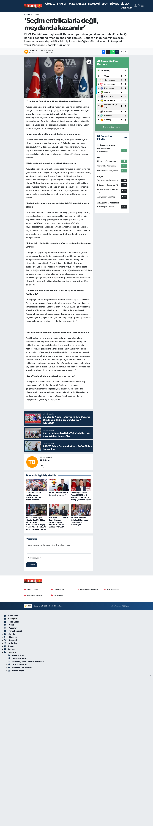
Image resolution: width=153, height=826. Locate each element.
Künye (11, 646)
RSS (29, 606)
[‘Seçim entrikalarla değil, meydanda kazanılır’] (58, 77)
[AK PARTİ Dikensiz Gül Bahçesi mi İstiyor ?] (59, 485)
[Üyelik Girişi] (135, 5)
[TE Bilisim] (32, 462)
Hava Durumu (32, 589)
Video (11, 625)
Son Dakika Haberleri (35, 595)
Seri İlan (12, 634)
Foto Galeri (13, 622)
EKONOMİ (94, 4)
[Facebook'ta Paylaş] (103, 52)
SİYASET (61, 4)
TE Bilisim (45, 460)
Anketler (12, 643)
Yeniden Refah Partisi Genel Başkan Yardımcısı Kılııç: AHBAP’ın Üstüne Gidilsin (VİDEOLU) (58, 522)
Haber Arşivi (58, 595)
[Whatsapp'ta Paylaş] (112, 52)
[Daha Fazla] (117, 52)
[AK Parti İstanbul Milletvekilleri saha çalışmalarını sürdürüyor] (81, 510)
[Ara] (139, 5)
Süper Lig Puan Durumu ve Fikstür (28, 661)
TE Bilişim (125, 606)
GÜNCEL (50, 4)
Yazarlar (12, 628)
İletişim (11, 649)
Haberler (28, 15)
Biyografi (12, 640)
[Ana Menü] (142, 5)
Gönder (31, 565)
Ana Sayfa (13, 616)
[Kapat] (151, 675)
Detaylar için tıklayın (112, 127)
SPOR (105, 4)
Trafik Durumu (59, 589)
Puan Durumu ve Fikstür (89, 589)
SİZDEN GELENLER (126, 6)
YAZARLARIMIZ (77, 4)
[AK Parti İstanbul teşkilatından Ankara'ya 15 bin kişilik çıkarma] (36, 485)
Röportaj (12, 637)
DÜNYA (114, 4)
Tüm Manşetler (113, 589)
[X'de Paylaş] (108, 52)
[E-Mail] (42, 466)
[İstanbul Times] (33, 6)
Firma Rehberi (15, 631)
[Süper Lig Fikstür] (125, 138)
